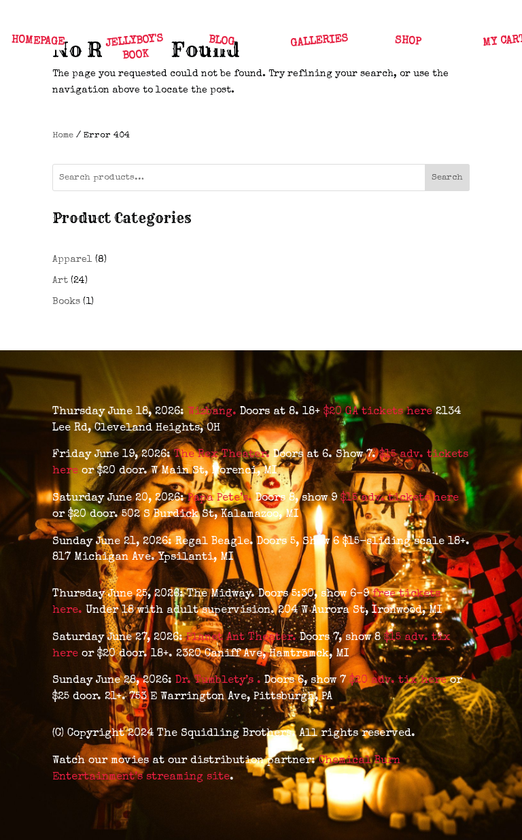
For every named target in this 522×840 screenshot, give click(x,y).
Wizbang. (214, 412)
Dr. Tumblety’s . (219, 680)
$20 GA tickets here (380, 412)
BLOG (221, 41)
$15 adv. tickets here (400, 498)
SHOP (407, 41)
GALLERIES (319, 41)
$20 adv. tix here (398, 680)
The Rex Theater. (223, 455)
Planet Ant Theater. (243, 638)
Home (62, 135)
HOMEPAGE (38, 41)
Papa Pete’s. (222, 498)
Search (447, 177)
